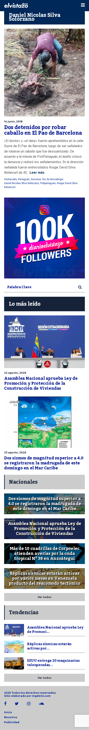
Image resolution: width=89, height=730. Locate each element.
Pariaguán (24, 179)
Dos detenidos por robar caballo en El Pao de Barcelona (43, 130)
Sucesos (36, 179)
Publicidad (11, 722)
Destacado (10, 179)
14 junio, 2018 (13, 121)
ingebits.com (41, 695)
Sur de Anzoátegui (52, 179)
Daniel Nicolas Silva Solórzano (21, 183)
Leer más (36, 173)
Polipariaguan (48, 183)
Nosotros (10, 717)
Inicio (8, 712)
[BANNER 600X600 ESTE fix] (44, 238)
